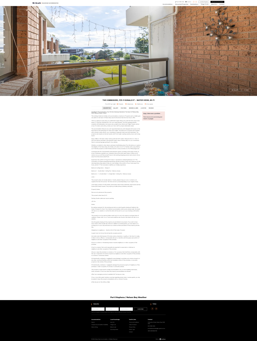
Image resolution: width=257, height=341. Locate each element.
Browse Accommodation (217, 1)
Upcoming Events (114, 329)
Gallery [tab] (115, 108)
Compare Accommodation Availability (99, 324)
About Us (214, 4)
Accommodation (167, 4)
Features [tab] (123, 108)
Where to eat (113, 327)
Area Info (112, 322)
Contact (221, 4)
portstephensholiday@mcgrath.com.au (156, 328)
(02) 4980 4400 (180, 1)
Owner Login (132, 329)
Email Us (189, 1)
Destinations (194, 4)
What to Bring (94, 327)
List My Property (204, 1)
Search (93, 322)
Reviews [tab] (151, 108)
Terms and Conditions (134, 322)
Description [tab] (107, 108)
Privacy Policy (129, 312)
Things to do (204, 4)
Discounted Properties (181, 4)
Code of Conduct (133, 324)
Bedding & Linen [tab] (133, 108)
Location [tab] (143, 108)
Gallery (236, 90)
